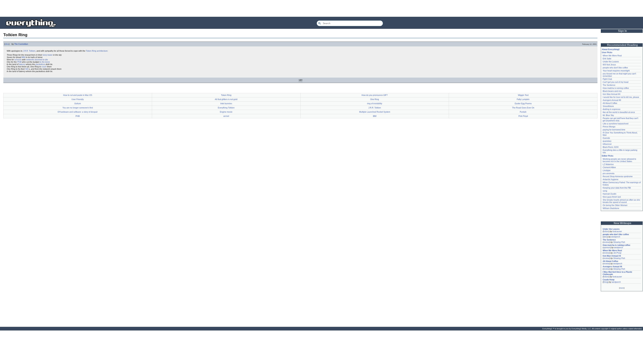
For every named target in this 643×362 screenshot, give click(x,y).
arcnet (226, 116)
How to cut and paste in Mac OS (77, 95)
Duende (606, 138)
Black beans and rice (612, 91)
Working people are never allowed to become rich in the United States (620, 160)
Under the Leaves (611, 62)
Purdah (523, 112)
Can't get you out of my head (615, 82)
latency (22, 64)
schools (17, 59)
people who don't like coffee (615, 68)
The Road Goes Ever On (523, 108)
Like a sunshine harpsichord (615, 124)
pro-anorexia (608, 173)
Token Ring (91, 51)
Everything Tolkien (226, 108)
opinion (606, 247)
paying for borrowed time (614, 130)
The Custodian (21, 44)
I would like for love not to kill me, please (621, 97)
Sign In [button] (622, 30)
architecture (102, 51)
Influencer (607, 144)
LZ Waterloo (608, 164)
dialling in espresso (611, 109)
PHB (19, 62)
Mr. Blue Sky (608, 115)
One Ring (374, 99)
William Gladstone (611, 208)
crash (44, 67)
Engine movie (226, 112)
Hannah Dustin (609, 194)
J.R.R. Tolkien (29, 51)
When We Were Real (612, 55)
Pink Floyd (523, 116)
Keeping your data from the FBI (617, 188)
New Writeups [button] (622, 223)
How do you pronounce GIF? (375, 95)
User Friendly (78, 99)
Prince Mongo (609, 127)
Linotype (607, 170)
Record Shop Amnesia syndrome (618, 176)
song (605, 191)
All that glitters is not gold (226, 99)
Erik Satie (607, 58)
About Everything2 (611, 49)
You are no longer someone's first (77, 108)
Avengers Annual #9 (612, 100)
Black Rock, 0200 (611, 147)
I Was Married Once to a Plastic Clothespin (618, 273)
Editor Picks (607, 156)
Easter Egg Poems (523, 103)
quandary (607, 141)
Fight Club (607, 79)
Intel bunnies (226, 103)
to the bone (45, 62)
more (622, 288)
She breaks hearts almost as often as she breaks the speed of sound (621, 201)
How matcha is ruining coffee (616, 88)
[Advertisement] (321, 8)
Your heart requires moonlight (616, 71)
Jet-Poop (617, 253)
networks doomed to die (37, 59)
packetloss (40, 64)
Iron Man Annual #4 (611, 94)
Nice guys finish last (612, 197)
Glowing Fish (619, 242)
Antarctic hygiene (610, 179)
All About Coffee (610, 103)
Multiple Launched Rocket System (374, 112)
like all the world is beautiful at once (619, 112)
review (606, 242)
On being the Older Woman (615, 205)
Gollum (77, 103)
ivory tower (48, 55)
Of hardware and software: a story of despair (78, 112)
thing (605, 282)
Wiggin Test (523, 95)
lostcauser (617, 231)
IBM (23, 57)
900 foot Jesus (609, 65)
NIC (27, 69)
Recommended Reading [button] (622, 45)
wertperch (615, 237)
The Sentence (609, 85)
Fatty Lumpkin (523, 99)
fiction (606, 231)
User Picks (607, 52)
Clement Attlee (609, 167)
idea (7, 44)
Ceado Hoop (608, 280)
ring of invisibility (374, 103)
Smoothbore (608, 106)
